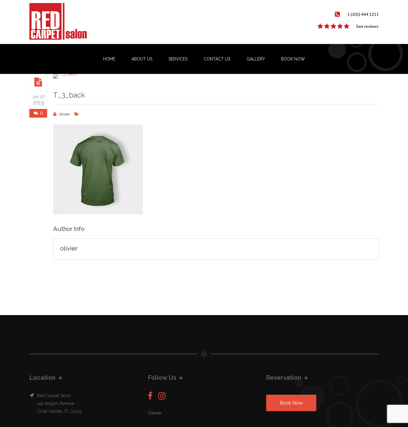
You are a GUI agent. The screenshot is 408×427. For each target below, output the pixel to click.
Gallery (255, 59)
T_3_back (69, 95)
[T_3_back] (38, 82)
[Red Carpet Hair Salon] (64, 22)
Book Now (293, 59)
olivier (64, 114)
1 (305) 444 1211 (363, 14)
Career (155, 413)
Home (109, 59)
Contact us (217, 59)
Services (178, 59)
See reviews (367, 26)
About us (141, 59)
